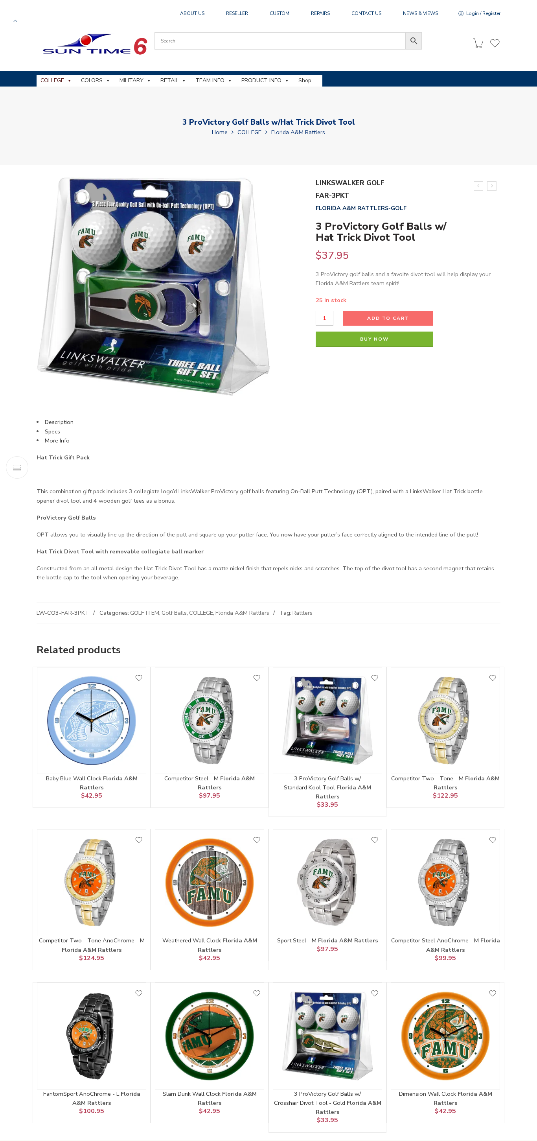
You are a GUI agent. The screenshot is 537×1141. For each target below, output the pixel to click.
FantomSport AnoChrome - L (82, 1094)
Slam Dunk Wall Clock (192, 1094)
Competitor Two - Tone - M (428, 778)
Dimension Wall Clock (428, 1094)
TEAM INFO (209, 80)
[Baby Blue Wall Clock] (91, 720)
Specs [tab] (52, 431)
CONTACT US (366, 13)
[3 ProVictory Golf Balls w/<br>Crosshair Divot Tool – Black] (478, 186)
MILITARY (131, 80)
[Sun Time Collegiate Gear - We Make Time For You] (94, 44)
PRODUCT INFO (261, 80)
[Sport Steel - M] (327, 882)
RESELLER (237, 13)
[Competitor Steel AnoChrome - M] (445, 882)
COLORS (92, 80)
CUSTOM (279, 13)
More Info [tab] (57, 440)
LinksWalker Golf (350, 183)
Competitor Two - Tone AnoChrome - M (92, 940)
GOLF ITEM (144, 613)
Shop (304, 80)
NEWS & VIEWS (420, 13)
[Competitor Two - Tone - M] (445, 720)
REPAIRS (320, 13)
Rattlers (302, 613)
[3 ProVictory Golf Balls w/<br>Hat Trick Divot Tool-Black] (492, 186)
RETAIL (169, 80)
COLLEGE (52, 80)
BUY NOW (374, 339)
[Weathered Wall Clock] (209, 882)
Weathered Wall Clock (192, 940)
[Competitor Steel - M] (209, 720)
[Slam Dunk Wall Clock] (209, 1035)
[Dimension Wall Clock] (445, 1035)
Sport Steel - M (297, 940)
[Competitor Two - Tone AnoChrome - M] (91, 882)
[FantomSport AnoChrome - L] (91, 1035)
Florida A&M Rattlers (298, 132)
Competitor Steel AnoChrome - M (435, 940)
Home (220, 132)
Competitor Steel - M (192, 778)
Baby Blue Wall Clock (74, 778)
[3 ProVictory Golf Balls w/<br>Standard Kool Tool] (327, 720)
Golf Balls (174, 613)
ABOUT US (192, 13)
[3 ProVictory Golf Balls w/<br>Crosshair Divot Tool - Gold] (327, 1035)
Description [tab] (59, 422)
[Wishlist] (139, 678)
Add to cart (388, 318)
